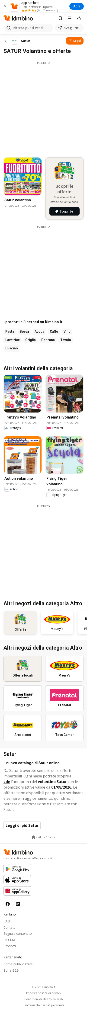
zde (6, 781)
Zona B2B (11, 970)
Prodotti (9, 946)
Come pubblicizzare (18, 964)
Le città (9, 940)
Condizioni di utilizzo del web (43, 999)
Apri (76, 6)
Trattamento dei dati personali (43, 1005)
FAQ (6, 921)
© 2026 (43, 987)
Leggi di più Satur (22, 825)
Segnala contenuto (17, 933)
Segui (77, 41)
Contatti (9, 927)
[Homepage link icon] (33, 837)
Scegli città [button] (73, 28)
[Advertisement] (43, 108)
